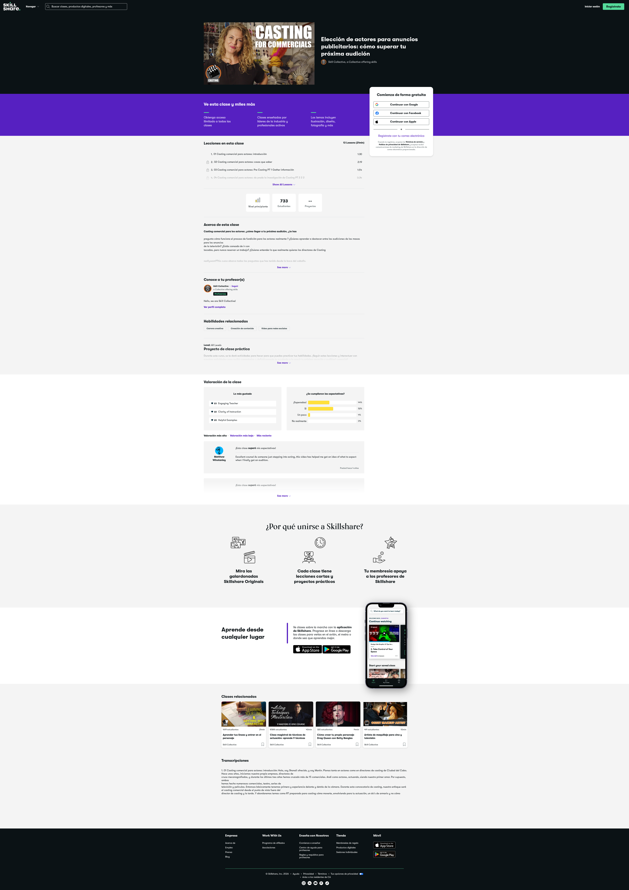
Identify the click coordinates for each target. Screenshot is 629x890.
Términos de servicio (414, 142)
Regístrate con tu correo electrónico (401, 135)
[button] (38, 6)
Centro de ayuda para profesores (310, 848)
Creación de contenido (242, 328)
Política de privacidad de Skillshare (394, 145)
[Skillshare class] (243, 714)
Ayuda (296, 874)
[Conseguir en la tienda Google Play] (337, 649)
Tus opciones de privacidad (344, 873)
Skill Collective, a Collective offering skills (352, 62)
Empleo (229, 847)
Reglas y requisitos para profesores (311, 856)
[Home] (11, 6)
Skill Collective (225, 286)
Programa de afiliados (273, 843)
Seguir (235, 286)
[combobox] (86, 6)
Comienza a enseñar (309, 843)
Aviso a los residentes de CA (316, 877)
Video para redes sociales (274, 328)
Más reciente (263, 435)
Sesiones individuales (346, 852)
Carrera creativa (215, 328)
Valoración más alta (215, 435)
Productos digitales (346, 847)
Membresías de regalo (347, 843)
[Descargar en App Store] (388, 845)
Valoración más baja (241, 435)
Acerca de (230, 843)
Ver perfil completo (215, 307)
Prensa (228, 852)
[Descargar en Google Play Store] (388, 854)
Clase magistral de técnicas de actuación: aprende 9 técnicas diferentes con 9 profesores (287, 738)
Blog (227, 857)
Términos (322, 874)
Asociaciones (268, 847)
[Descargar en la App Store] (306, 649)
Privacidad (308, 874)
